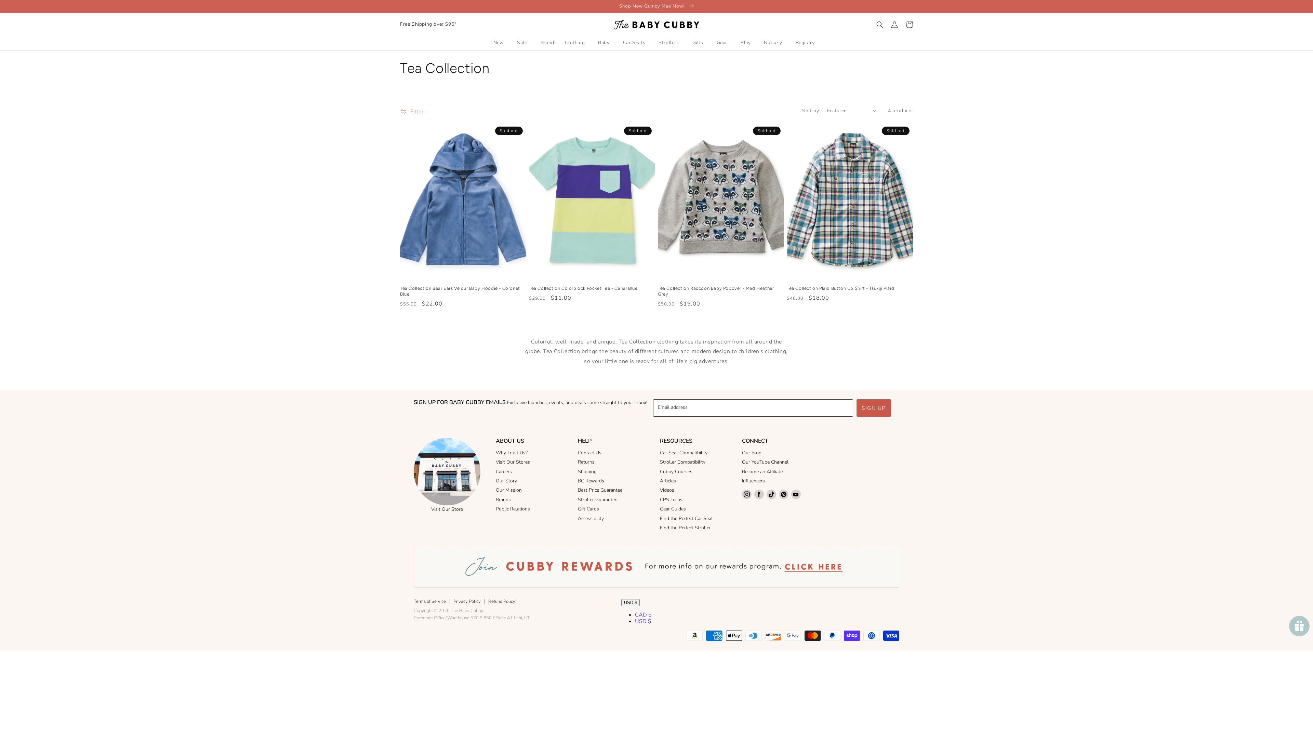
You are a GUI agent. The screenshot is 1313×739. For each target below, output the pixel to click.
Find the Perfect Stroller (685, 527)
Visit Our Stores (513, 462)
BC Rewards (591, 481)
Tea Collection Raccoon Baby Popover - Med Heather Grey (716, 291)
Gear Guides (673, 509)
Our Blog (751, 453)
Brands (503, 499)
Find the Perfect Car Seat (686, 518)
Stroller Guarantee (597, 499)
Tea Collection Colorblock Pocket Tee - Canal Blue (583, 288)
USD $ (630, 602)
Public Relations (513, 509)
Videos (667, 490)
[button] (879, 24)
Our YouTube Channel (765, 462)
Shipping (587, 471)
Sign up (874, 408)
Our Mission (509, 490)
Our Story (506, 481)
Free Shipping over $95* (428, 24)
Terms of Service (430, 601)
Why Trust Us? (512, 453)
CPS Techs (671, 499)
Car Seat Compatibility (683, 453)
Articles (668, 481)
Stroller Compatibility (682, 462)
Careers (504, 471)
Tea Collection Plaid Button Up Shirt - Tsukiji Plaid (840, 288)
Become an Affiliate (762, 471)
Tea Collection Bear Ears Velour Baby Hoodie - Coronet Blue (460, 291)
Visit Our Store (447, 509)
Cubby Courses (676, 471)
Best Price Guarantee (600, 490)
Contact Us (589, 453)
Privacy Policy (467, 601)
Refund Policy (501, 601)
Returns (586, 462)
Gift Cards (588, 509)
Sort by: (811, 110)
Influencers (753, 481)
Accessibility (591, 518)
